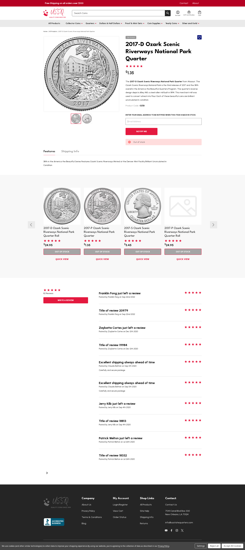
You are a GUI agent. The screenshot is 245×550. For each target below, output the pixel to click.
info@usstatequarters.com (179, 522)
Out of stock (62, 252)
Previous (45, 74)
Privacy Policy (88, 510)
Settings (201, 546)
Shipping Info (70, 151)
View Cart (118, 510)
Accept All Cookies (232, 546)
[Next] (47, 472)
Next (116, 74)
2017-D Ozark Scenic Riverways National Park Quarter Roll (59, 232)
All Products (54, 23)
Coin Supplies (153, 23)
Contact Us (171, 504)
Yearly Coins (171, 23)
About (195, 3)
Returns (144, 523)
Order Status (119, 517)
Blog (84, 523)
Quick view (62, 259)
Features (49, 151)
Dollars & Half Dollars (109, 23)
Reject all (214, 546)
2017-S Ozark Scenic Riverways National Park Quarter (139, 232)
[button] (61, 502)
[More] (82, 23)
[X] (171, 530)
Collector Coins (73, 23)
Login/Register (120, 504)
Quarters (90, 23)
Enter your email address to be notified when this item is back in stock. (161, 115)
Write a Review (66, 300)
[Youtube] (166, 530)
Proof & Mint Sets (133, 23)
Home (45, 31)
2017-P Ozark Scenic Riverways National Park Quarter (99, 232)
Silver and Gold (189, 23)
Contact (184, 3)
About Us (86, 504)
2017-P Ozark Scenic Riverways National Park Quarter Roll (179, 232)
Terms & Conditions (92, 517)
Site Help (144, 510)
